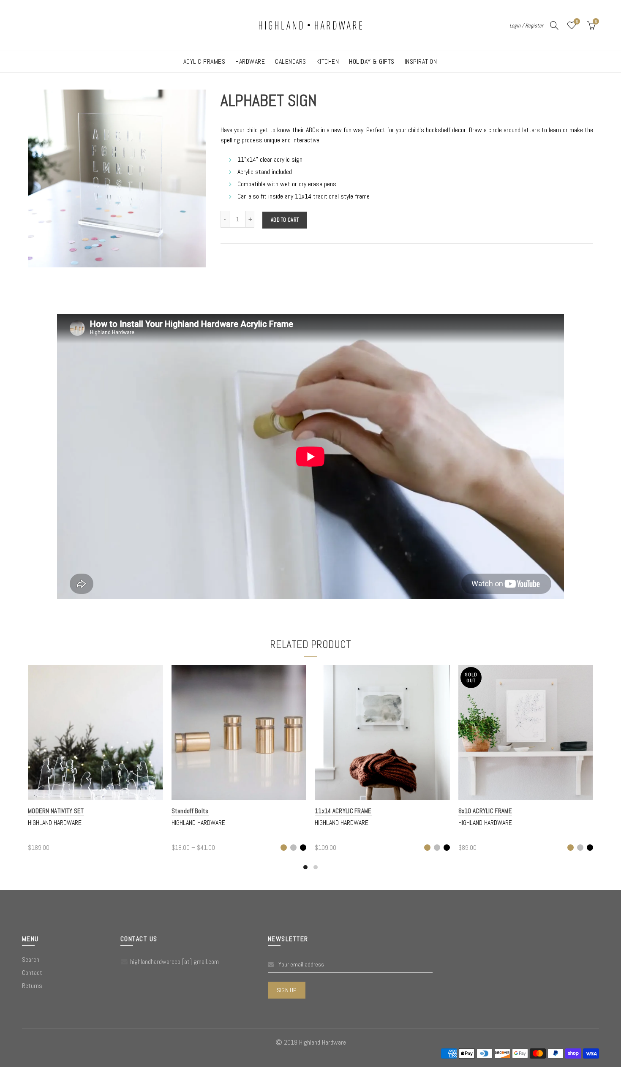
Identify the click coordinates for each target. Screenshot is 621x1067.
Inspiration (421, 61)
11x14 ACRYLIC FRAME (343, 811)
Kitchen (327, 61)
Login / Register (526, 25)
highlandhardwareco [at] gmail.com (174, 961)
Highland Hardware (55, 822)
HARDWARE (250, 61)
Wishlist (577, 21)
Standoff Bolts (190, 811)
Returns (32, 985)
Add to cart (285, 219)
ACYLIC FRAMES (204, 61)
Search (30, 959)
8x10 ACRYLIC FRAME (485, 811)
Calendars (290, 61)
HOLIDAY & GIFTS (372, 61)
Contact (32, 972)
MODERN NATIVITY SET (56, 811)
